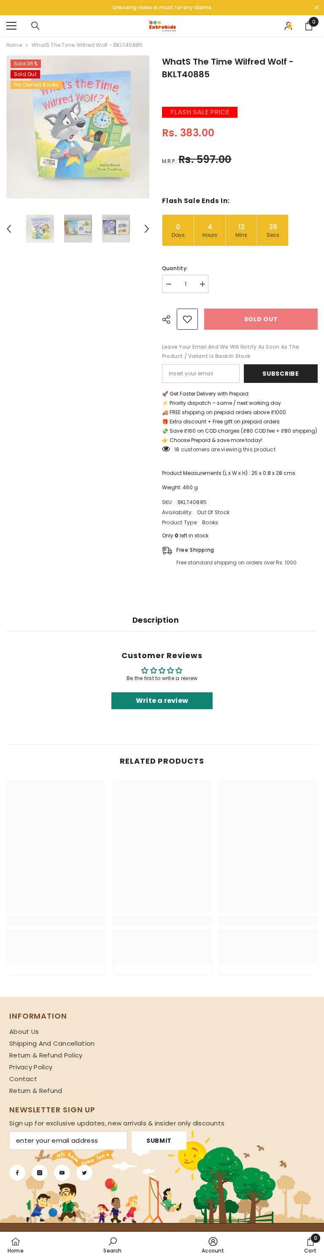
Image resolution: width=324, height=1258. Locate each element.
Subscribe (280, 373)
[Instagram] (40, 1173)
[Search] (35, 26)
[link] (56, 921)
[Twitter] (84, 1173)
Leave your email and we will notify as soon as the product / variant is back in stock (230, 351)
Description (155, 620)
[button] (9, 228)
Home (14, 45)
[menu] (11, 26)
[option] (77, 126)
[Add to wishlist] (187, 319)
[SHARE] (169, 319)
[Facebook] (17, 1173)
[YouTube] (62, 1173)
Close (316, 8)
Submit (159, 1140)
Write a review (162, 700)
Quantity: (175, 268)
